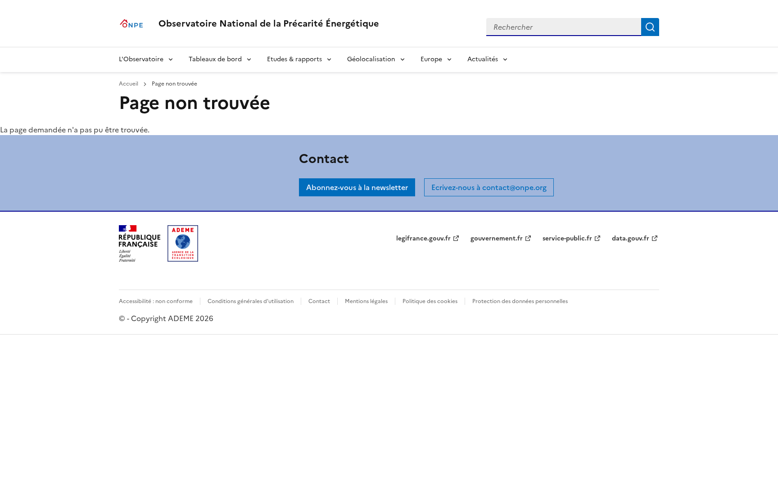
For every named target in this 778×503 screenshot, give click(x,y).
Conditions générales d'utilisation (251, 301)
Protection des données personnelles (520, 301)
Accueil (129, 84)
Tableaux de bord (215, 59)
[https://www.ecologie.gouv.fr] (139, 259)
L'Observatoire (141, 59)
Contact (319, 301)
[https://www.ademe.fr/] (182, 259)
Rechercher (650, 27)
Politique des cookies (430, 301)
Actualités (482, 59)
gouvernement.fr (496, 238)
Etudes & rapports (294, 59)
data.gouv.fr (630, 238)
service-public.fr (567, 238)
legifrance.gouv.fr (423, 238)
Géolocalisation (371, 59)
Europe (431, 59)
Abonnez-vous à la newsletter (357, 187)
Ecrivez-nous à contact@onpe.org (489, 187)
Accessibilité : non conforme (156, 301)
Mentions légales (366, 301)
